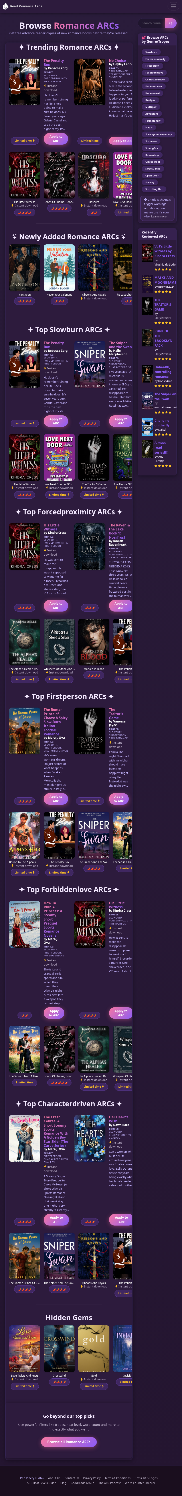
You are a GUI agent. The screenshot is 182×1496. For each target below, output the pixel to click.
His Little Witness (51, 527)
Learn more (158, 216)
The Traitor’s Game (116, 713)
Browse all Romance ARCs (69, 1442)
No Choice (117, 60)
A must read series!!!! (161, 447)
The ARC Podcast (110, 1483)
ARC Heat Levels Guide (41, 1483)
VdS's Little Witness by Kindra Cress (164, 251)
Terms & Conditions (118, 1478)
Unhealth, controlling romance (163, 372)
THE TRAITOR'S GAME (162, 304)
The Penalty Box (54, 62)
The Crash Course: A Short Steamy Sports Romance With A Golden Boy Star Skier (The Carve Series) (56, 1131)
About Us (54, 1478)
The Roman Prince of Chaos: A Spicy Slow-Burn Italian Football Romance (56, 721)
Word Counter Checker (140, 1483)
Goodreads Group (82, 1483)
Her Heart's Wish (119, 1119)
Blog (63, 1483)
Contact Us (72, 1478)
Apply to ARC (56, 138)
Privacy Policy (92, 1478)
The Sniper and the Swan (120, 345)
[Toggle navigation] (173, 6)
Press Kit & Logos (146, 1478)
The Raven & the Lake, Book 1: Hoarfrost (119, 531)
